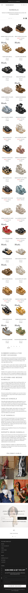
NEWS (2, 552)
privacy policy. (23, 521)
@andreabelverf (7, 491)
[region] (14, 532)
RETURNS (3, 560)
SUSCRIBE (22, 518)
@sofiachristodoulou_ (21, 491)
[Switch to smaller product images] (26, 18)
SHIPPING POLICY (4, 558)
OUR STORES (4, 550)
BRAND (2, 543)
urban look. (7, 389)
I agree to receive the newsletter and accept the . (14, 521)
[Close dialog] (26, 569)
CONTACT (3, 562)
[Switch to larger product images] (23, 18)
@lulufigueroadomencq (7, 468)
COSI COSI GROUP (5, 545)
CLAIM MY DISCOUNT (14, 586)
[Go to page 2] (19, 346)
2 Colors (20, 100)
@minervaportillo (21, 468)
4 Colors (7, 39)
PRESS (2, 548)
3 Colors (20, 39)
